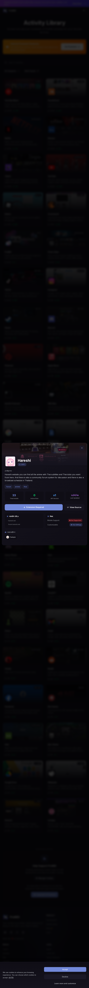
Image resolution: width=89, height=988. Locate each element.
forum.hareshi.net (14, 524)
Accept (65, 969)
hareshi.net (12, 521)
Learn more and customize (65, 983)
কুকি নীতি (11, 978)
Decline (65, 977)
